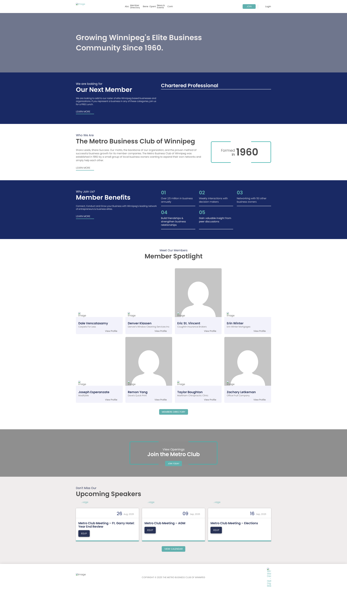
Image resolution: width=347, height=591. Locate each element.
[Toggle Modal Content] (262, 6)
